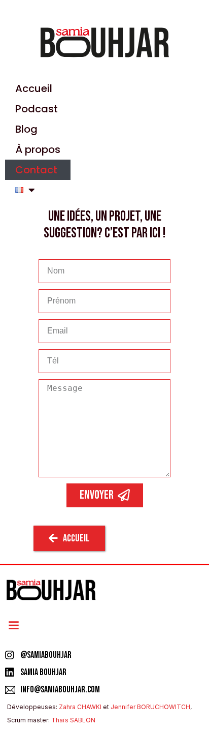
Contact (36, 170)
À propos (37, 149)
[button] (13, 625)
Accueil (33, 88)
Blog (26, 129)
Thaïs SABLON (73, 720)
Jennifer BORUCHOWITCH (150, 707)
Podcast (36, 109)
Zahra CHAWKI (80, 707)
